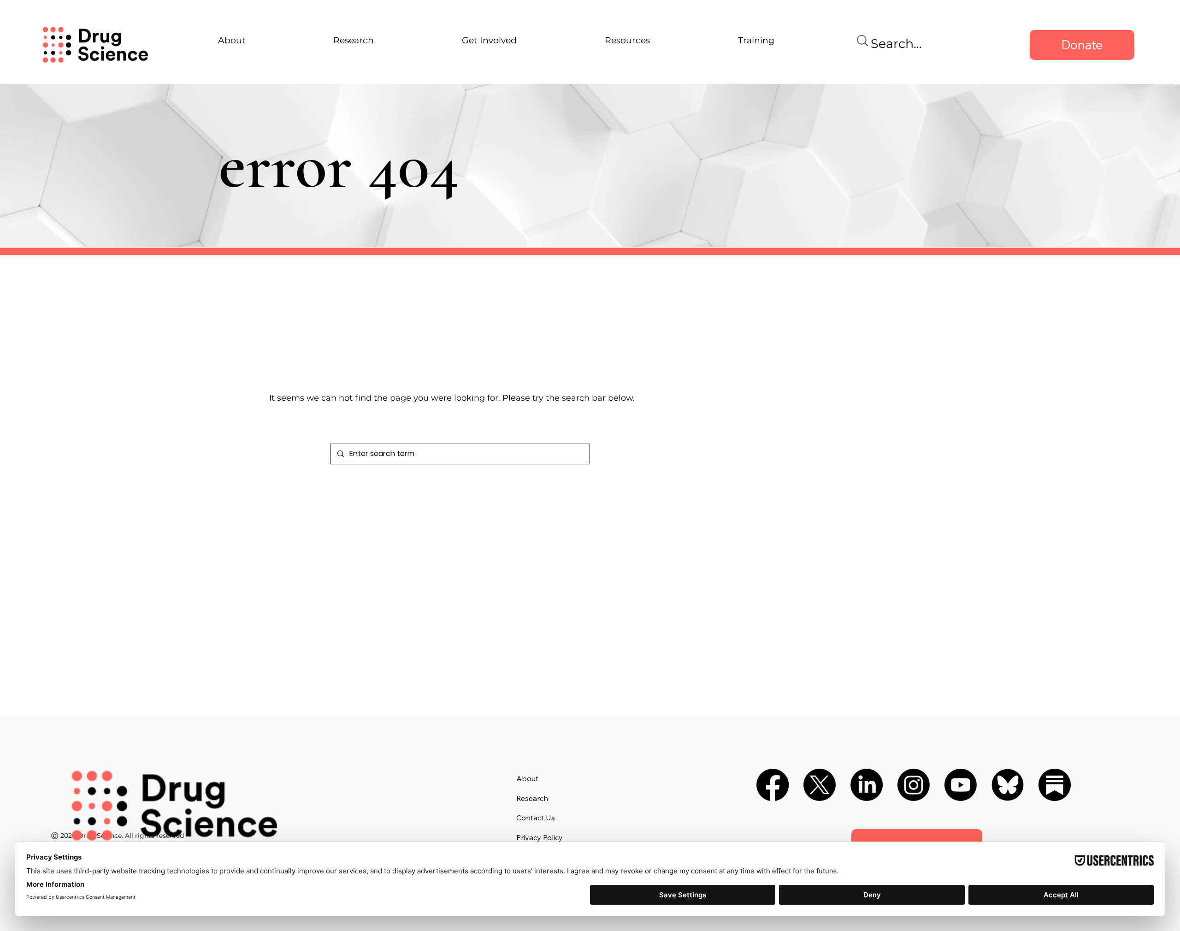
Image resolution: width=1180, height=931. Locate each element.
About (527, 778)
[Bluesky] (1007, 785)
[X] (819, 785)
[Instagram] (913, 785)
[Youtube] (960, 785)
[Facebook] (772, 785)
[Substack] (1054, 785)
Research (532, 798)
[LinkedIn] (866, 785)
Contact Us (535, 817)
